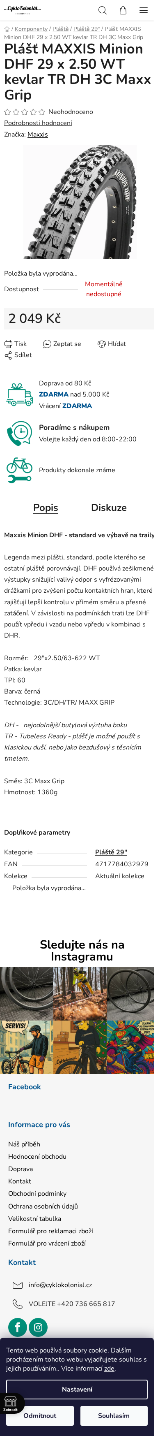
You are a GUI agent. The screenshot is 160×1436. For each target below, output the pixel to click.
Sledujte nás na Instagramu (82, 951)
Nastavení (77, 1389)
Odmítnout (39, 1415)
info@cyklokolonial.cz (60, 1285)
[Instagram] (38, 1327)
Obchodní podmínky (37, 1193)
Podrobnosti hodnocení (38, 123)
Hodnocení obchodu (37, 1156)
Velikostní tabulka (34, 1218)
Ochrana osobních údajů (43, 1206)
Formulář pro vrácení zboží (47, 1243)
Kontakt (19, 1181)
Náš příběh (24, 1144)
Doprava (20, 1169)
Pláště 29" (111, 852)
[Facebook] (17, 1327)
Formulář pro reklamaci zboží (50, 1231)
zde (109, 1368)
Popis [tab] (45, 507)
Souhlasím (114, 1415)
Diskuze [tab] (109, 507)
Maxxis (37, 134)
